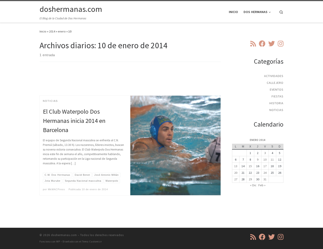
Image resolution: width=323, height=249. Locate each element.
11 (272, 159)
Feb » (261, 185)
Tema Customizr (92, 241)
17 (265, 166)
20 (235, 173)
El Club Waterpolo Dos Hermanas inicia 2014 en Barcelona (74, 120)
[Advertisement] (130, 82)
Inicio (43, 31)
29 (250, 179)
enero (62, 31)
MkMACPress (56, 189)
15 (250, 166)
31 (265, 179)
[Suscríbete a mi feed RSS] (253, 43)
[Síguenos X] (271, 43)
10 (265, 159)
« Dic (253, 185)
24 (265, 173)
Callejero (275, 83)
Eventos (276, 89)
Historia (276, 103)
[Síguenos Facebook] (262, 43)
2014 (52, 31)
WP (58, 241)
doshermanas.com (64, 235)
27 (235, 179)
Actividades (273, 76)
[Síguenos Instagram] (280, 43)
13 (235, 166)
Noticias (276, 110)
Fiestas (277, 96)
